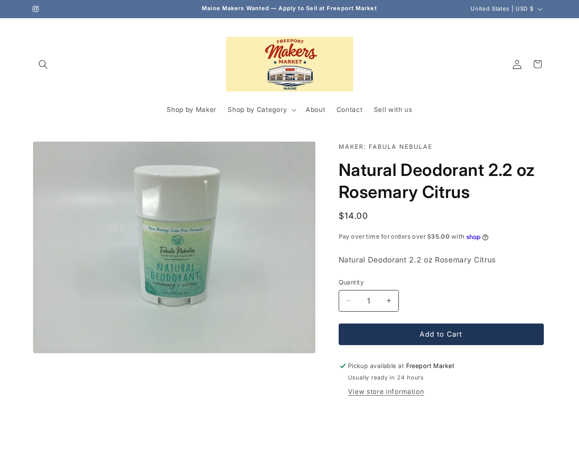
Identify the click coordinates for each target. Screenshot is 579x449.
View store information (386, 392)
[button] (43, 64)
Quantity (351, 282)
